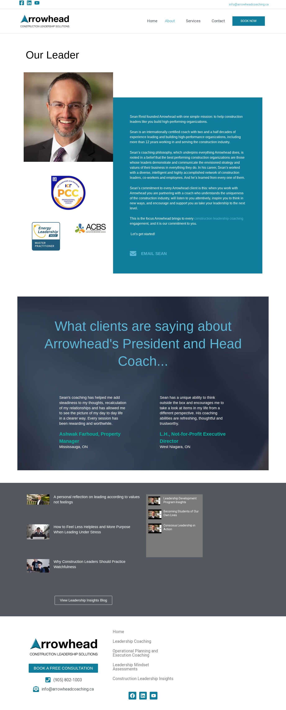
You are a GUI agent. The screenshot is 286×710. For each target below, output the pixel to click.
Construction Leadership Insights (143, 678)
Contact (218, 21)
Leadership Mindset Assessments (131, 666)
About (170, 21)
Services (193, 21)
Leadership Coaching (132, 641)
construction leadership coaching (218, 218)
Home (152, 21)
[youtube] (37, 2)
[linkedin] (30, 2)
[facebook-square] (22, 2)
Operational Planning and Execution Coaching (135, 653)
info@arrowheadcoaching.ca (249, 4)
